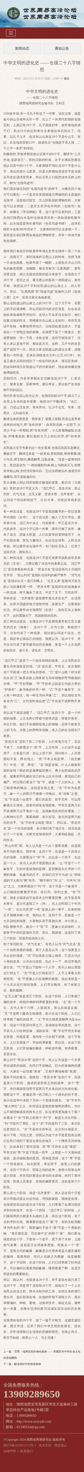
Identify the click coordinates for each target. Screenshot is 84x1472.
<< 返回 (64, 78)
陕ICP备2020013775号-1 (19, 1445)
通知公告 (62, 48)
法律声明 (9, 1451)
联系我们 (26, 1451)
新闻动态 (22, 48)
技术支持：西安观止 (53, 1445)
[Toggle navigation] (11, 33)
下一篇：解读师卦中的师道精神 (22, 1364)
